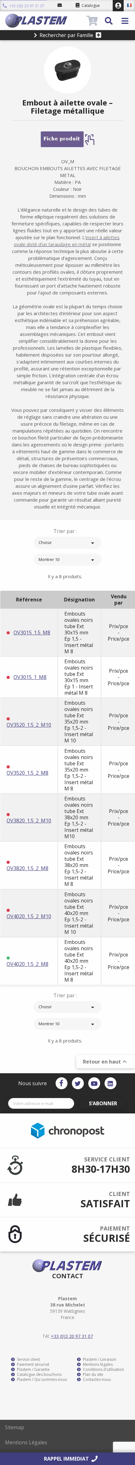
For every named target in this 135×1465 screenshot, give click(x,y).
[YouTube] (94, 1083)
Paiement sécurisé (32, 1364)
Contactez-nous (96, 1379)
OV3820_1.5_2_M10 (29, 820)
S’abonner (103, 1103)
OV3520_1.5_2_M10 (29, 724)
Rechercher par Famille (66, 35)
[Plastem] (45, 20)
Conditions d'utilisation (103, 1369)
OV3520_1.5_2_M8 (27, 772)
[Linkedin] (110, 1083)
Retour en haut (105, 1061)
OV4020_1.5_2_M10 (29, 916)
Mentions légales (97, 1364)
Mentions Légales (26, 1442)
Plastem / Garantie (33, 1369)
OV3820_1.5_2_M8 (27, 868)
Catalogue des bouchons (39, 1374)
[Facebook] (62, 1083)
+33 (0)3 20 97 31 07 (26, 6)
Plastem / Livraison (99, 1359)
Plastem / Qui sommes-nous (41, 1379)
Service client (28, 1359)
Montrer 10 (67, 560)
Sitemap (14, 1427)
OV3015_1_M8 (30, 677)
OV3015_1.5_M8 (32, 632)
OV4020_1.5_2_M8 (27, 964)
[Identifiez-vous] (118, 5)
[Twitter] (78, 1083)
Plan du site (92, 1374)
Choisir (67, 543)
